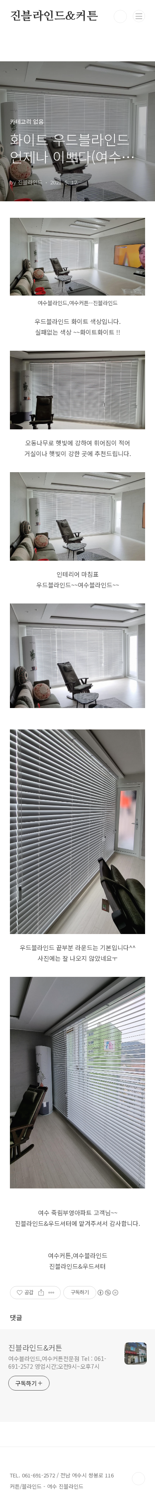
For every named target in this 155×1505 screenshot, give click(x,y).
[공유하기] (41, 1292)
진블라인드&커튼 (54, 16)
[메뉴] (139, 16)
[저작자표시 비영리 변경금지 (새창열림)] (107, 1292)
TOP (138, 1478)
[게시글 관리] (51, 1292)
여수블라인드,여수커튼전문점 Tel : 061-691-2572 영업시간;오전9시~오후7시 (57, 1362)
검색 (120, 16)
